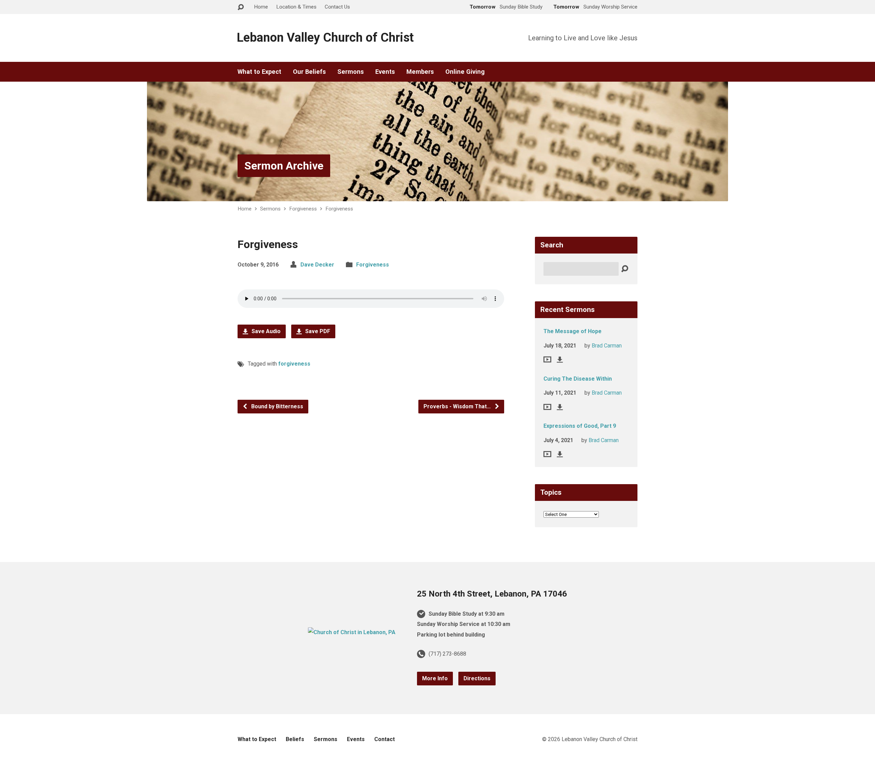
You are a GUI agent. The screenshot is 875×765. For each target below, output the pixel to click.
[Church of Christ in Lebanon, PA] (351, 632)
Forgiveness (303, 209)
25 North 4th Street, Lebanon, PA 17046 (492, 594)
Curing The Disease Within (577, 378)
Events (385, 72)
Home (261, 7)
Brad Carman (607, 345)
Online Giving (465, 72)
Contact (384, 739)
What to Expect (259, 72)
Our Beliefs (309, 72)
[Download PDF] (560, 359)
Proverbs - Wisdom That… (457, 406)
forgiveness (294, 363)
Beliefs (295, 739)
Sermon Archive (283, 165)
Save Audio (265, 331)
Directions (476, 678)
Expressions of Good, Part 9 (579, 426)
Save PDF (317, 331)
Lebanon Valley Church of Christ (325, 37)
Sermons (350, 72)
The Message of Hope (572, 331)
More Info (435, 678)
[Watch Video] (547, 359)
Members (420, 72)
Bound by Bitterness (276, 406)
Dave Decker (317, 264)
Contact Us (337, 7)
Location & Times (296, 7)
